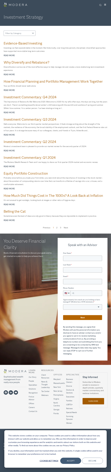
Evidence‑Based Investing (23, 43)
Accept (71, 461)
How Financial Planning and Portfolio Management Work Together (53, 81)
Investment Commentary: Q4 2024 (30, 97)
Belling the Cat (15, 211)
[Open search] (100, 5)
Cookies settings (49, 461)
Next (66, 227)
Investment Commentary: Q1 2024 (30, 157)
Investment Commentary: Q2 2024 (30, 142)
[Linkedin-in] (11, 392)
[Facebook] (6, 392)
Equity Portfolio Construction (26, 173)
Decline (92, 461)
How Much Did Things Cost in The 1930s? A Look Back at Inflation (53, 195)
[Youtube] (16, 392)
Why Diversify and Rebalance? (26, 62)
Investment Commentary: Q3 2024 (30, 119)
